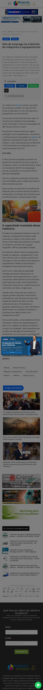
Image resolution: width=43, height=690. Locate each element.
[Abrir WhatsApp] (38, 685)
